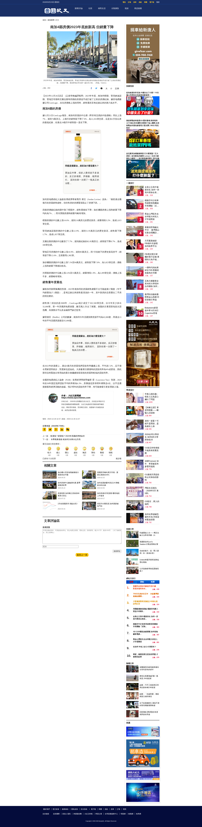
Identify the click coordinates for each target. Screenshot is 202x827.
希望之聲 (98, 814)
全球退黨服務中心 (111, 814)
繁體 (157, 2)
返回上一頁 (82, 555)
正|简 (117, 89)
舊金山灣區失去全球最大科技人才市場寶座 (152, 216)
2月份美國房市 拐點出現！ (68, 504)
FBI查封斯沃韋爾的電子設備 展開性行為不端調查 (152, 257)
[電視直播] (142, 801)
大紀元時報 (88, 814)
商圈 (145, 2)
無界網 (138, 814)
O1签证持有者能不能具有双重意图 (152, 450)
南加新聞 (51, 20)
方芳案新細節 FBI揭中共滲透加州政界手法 (151, 243)
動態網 (130, 814)
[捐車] (142, 767)
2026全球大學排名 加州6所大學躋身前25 (152, 437)
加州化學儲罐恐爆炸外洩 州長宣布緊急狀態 (152, 517)
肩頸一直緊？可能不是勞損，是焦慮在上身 (152, 423)
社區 (90, 8)
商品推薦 (138, 8)
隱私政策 (74, 809)
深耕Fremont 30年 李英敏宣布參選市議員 (152, 464)
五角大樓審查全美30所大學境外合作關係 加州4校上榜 (152, 284)
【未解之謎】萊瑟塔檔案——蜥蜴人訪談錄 (152, 410)
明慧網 (123, 814)
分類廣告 (115, 8)
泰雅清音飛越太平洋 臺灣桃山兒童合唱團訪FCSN (152, 230)
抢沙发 (118, 459)
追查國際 (56, 814)
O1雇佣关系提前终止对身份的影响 (152, 477)
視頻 (126, 8)
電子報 (152, 2)
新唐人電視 (66, 814)
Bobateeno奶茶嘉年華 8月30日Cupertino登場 (151, 310)
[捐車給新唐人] (142, 83)
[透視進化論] (142, 386)
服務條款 (65, 809)
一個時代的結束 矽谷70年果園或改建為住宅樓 (152, 270)
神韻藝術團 (77, 814)
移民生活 (102, 8)
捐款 (140, 2)
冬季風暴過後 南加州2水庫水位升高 (66, 439)
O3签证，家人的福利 (152, 502)
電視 (124, 2)
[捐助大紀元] (142, 779)
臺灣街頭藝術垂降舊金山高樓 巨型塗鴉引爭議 (152, 297)
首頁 (44, 20)
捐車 (134, 2)
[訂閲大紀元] (142, 736)
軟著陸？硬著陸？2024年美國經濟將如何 (67, 436)
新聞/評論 (79, 8)
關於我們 (46, 809)
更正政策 (56, 809)
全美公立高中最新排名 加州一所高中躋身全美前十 (152, 190)
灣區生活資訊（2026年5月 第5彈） (152, 490)
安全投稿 (84, 809)
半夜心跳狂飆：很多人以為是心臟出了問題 (152, 397)
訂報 (129, 2)
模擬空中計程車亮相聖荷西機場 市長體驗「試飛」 (152, 203)
